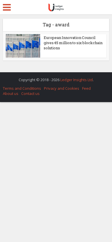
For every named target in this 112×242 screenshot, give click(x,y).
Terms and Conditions (22, 88)
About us (10, 93)
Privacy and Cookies (61, 88)
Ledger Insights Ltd (76, 79)
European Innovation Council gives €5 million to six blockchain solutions (73, 42)
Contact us (30, 93)
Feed (86, 88)
